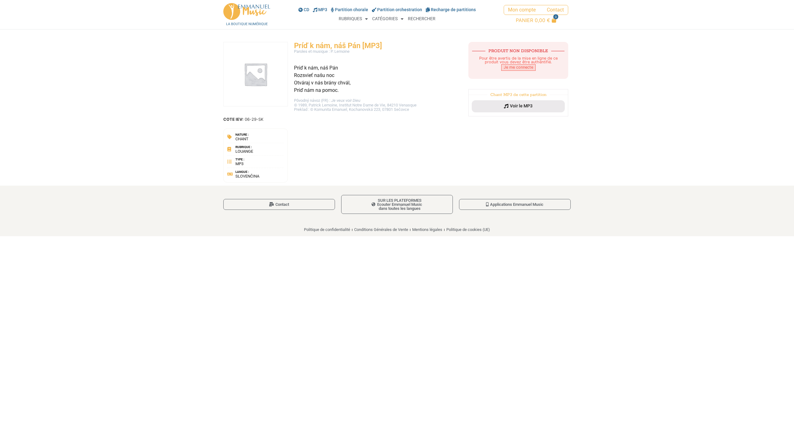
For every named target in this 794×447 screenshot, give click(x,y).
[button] (518, 106)
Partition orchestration (399, 9)
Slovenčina (247, 176)
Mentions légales (427, 229)
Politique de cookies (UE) (468, 229)
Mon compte (522, 10)
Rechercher (421, 18)
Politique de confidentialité (327, 229)
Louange (244, 151)
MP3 (322, 9)
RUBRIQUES (350, 18)
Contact (555, 10)
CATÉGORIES (385, 18)
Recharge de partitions (453, 9)
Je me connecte (518, 67)
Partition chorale (351, 9)
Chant (241, 139)
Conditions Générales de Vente (381, 229)
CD (306, 9)
